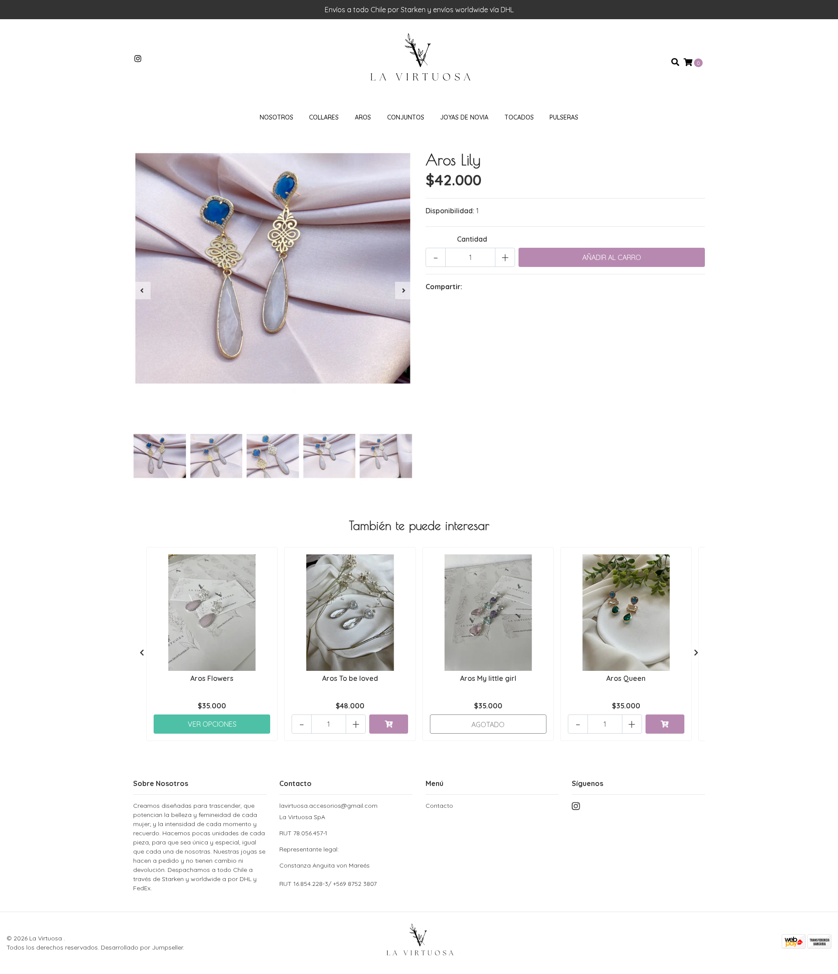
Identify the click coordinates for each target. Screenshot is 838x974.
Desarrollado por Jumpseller (142, 947)
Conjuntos (405, 117)
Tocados (519, 117)
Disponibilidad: (450, 210)
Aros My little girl (488, 678)
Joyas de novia (464, 117)
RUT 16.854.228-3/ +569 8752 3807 (328, 884)
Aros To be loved (350, 678)
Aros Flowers (212, 678)
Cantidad (472, 239)
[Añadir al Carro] (388, 724)
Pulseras (564, 117)
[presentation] (142, 290)
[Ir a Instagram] (138, 59)
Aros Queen (626, 678)
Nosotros (276, 117)
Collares (324, 117)
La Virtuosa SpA (324, 841)
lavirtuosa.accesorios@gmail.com (328, 806)
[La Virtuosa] (419, 61)
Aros (363, 117)
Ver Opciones (212, 724)
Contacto (439, 806)
